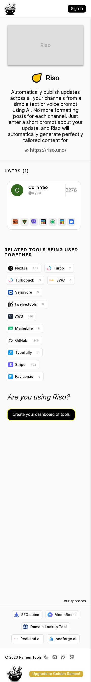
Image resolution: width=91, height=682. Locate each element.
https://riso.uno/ (47, 150)
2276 (70, 190)
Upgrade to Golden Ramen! (56, 673)
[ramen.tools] (10, 8)
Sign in (77, 8)
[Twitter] (63, 657)
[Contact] (54, 657)
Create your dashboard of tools (41, 414)
